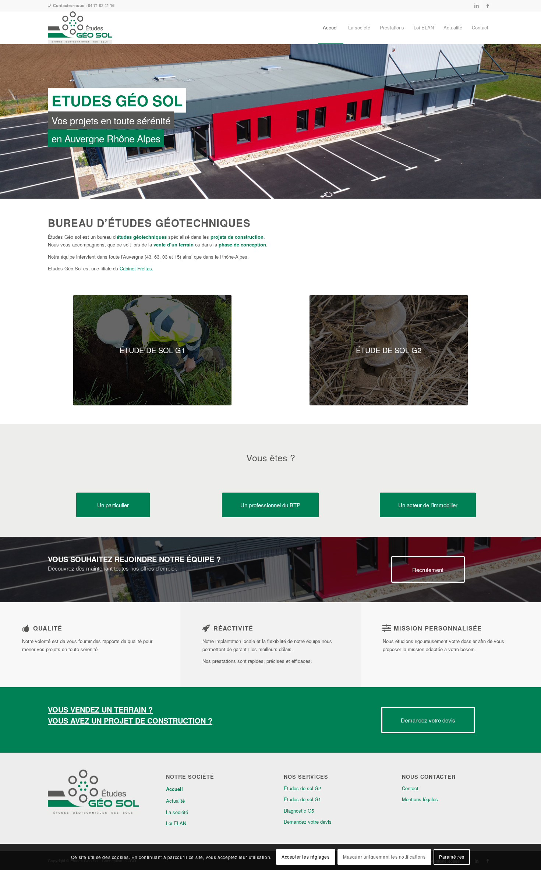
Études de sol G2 (302, 788)
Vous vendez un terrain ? (100, 709)
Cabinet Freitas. (136, 268)
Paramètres (451, 857)
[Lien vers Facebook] (487, 5)
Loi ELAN (176, 823)
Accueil (174, 788)
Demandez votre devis (308, 821)
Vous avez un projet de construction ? (130, 720)
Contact (410, 788)
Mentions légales (420, 799)
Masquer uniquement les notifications (384, 857)
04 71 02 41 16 (101, 5)
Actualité (175, 800)
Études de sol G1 (302, 799)
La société (177, 812)
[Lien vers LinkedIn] (476, 5)
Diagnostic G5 (299, 810)
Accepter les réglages (306, 857)
